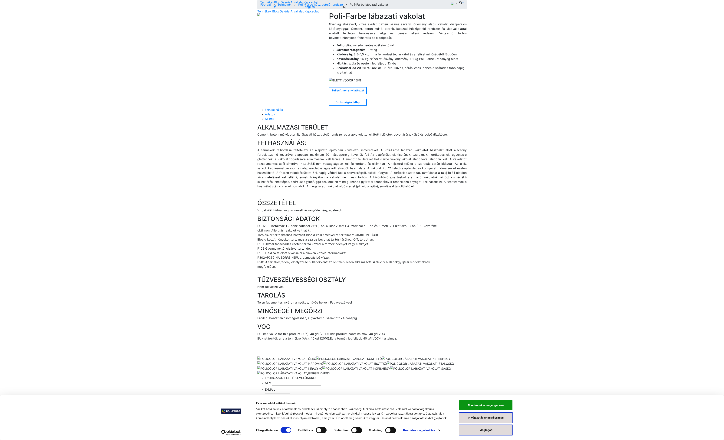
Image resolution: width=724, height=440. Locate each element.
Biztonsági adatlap (348, 102)
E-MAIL (270, 389)
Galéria (286, 2)
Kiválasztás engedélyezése (486, 417)
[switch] (321, 430)
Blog (277, 2)
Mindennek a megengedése (486, 405)
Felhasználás (274, 110)
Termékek (267, 2)
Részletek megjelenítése (419, 430)
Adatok (270, 114)
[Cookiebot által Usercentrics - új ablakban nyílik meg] (231, 432)
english (310, 7)
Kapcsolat (311, 2)
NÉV (268, 383)
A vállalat (297, 2)
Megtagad (485, 430)
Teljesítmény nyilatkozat (348, 90)
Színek (269, 119)
